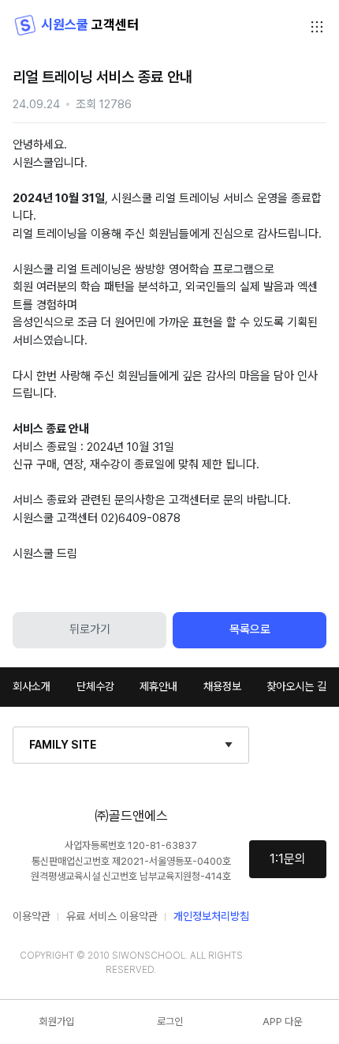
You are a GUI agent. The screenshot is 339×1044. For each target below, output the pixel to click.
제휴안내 (158, 686)
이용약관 (31, 916)
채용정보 (222, 686)
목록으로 (249, 629)
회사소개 (31, 686)
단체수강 (95, 686)
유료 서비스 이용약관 (112, 916)
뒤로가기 (89, 629)
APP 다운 (282, 1021)
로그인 (170, 1021)
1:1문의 (288, 858)
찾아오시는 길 (296, 686)
